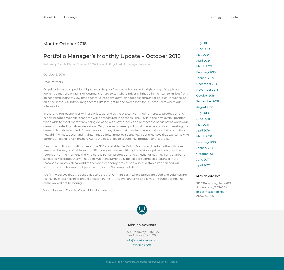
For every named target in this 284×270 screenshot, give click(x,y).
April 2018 (203, 130)
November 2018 (207, 89)
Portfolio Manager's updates (133, 64)
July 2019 (202, 43)
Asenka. (173, 261)
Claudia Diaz (64, 64)
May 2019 (202, 54)
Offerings (70, 17)
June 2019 (203, 49)
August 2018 (204, 107)
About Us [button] (49, 17)
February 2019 (206, 72)
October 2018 (205, 95)
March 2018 (204, 136)
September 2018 (207, 101)
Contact (235, 17)
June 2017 (203, 159)
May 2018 (202, 124)
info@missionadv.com (211, 191)
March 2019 (204, 66)
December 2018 (207, 84)
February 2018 (206, 142)
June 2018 (203, 118)
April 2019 (203, 60)
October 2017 (205, 153)
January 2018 (205, 148)
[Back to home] (142, 17)
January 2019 (205, 78)
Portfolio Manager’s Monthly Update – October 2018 (112, 56)
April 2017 (203, 165)
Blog (112, 64)
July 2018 (202, 113)
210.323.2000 (142, 245)
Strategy (216, 17)
